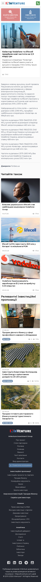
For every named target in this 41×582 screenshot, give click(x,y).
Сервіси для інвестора (20, 498)
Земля (20, 484)
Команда (20, 449)
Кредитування (20, 516)
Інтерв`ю (20, 540)
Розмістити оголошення (21, 465)
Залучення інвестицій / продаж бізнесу (20, 494)
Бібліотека (20, 549)
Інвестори (20, 552)
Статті (20, 537)
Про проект (20, 440)
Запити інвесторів (21, 490)
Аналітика (20, 527)
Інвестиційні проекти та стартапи (20, 475)
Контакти (20, 458)
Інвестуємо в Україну (20, 543)
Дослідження (20, 534)
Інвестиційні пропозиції (20, 471)
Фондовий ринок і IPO (20, 519)
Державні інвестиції (20, 513)
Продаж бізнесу (20, 478)
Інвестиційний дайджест (20, 531)
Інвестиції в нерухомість (20, 522)
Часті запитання (20, 455)
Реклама (20, 446)
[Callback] (38, 3)
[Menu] (3, 3)
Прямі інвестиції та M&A (20, 507)
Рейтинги (20, 546)
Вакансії (20, 452)
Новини (20, 503)
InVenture (20, 436)
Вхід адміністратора (20, 461)
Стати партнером (20, 443)
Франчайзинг (20, 487)
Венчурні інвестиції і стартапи (20, 510)
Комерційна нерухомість (20, 481)
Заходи (20, 555)
